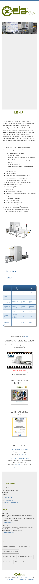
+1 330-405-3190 (8, 498)
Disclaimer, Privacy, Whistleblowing (24, 577)
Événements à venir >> (19, 468)
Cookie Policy (22, 579)
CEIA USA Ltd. (23, 455)
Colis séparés (12, 270)
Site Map (31, 579)
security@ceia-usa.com (11, 502)
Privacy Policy (10, 579)
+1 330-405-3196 (8, 500)
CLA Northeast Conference (20, 449)
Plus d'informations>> (8, 522)
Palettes (10, 277)
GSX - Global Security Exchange (19, 458)
